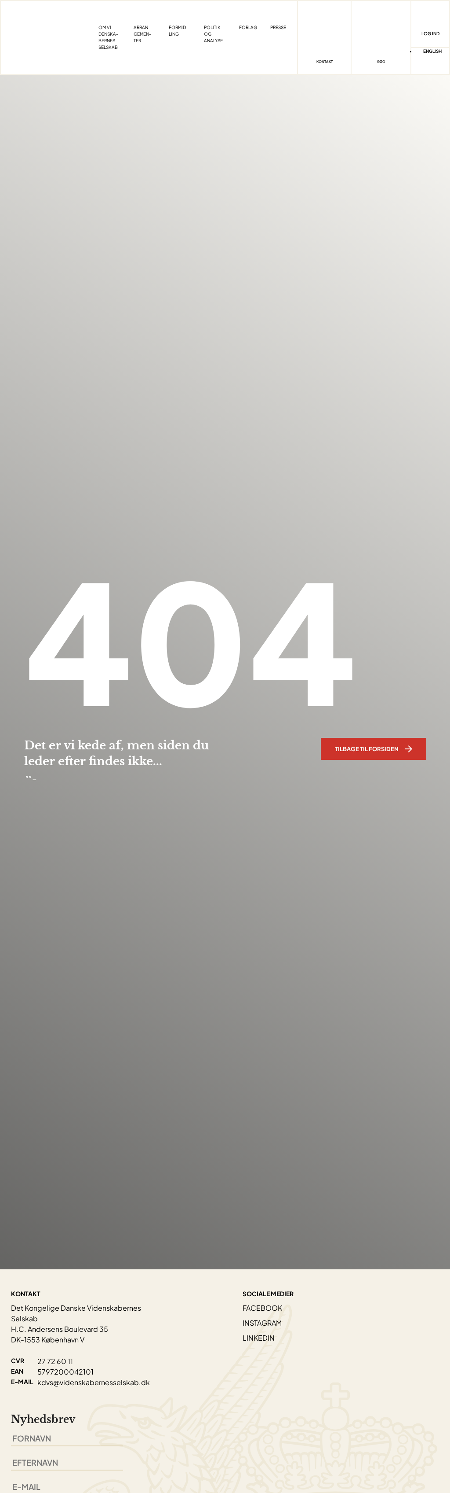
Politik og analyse (213, 34)
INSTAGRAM (262, 1322)
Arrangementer (142, 34)
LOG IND (430, 33)
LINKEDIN (259, 1337)
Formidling (178, 31)
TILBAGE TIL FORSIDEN (367, 748)
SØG (381, 61)
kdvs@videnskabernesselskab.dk (93, 1382)
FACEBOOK (262, 1307)
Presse (278, 27)
